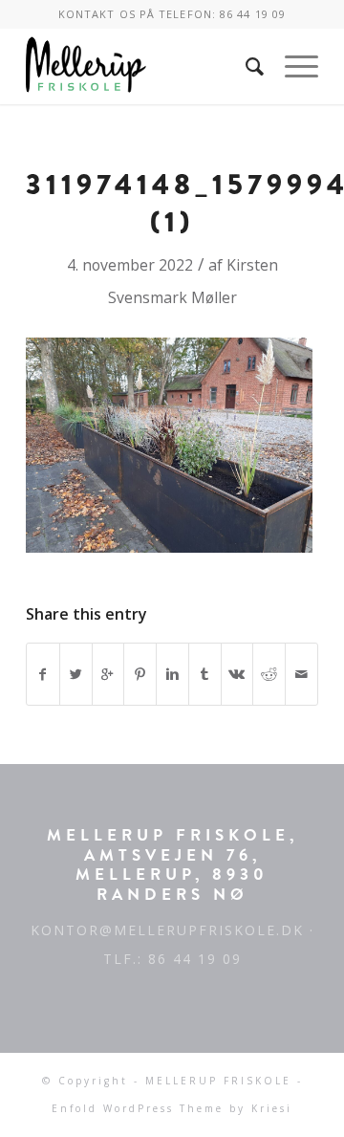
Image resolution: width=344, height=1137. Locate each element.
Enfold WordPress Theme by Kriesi (172, 1108)
